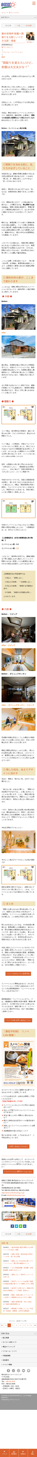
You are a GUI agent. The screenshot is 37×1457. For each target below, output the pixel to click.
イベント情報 (7, 1364)
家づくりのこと (7, 47)
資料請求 (14, 1454)
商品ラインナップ (9, 1347)
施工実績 (6, 1338)
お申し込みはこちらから (19, 1146)
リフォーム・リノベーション (12, 52)
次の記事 (29, 25)
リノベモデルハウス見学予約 (18, 974)
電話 (32, 1454)
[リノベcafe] (18, 1063)
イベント (4, 1454)
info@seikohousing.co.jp (16, 1195)
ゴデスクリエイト (14, 1399)
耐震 (3, 57)
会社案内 (6, 1360)
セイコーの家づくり (10, 1342)
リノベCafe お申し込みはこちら (19, 1020)
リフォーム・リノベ (10, 1351)
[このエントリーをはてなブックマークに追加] (24, 1226)
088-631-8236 (10, 1381)
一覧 (18, 25)
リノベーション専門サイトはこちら (19, 1171)
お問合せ (23, 1454)
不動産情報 (6, 1355)
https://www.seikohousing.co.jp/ (13, 1193)
